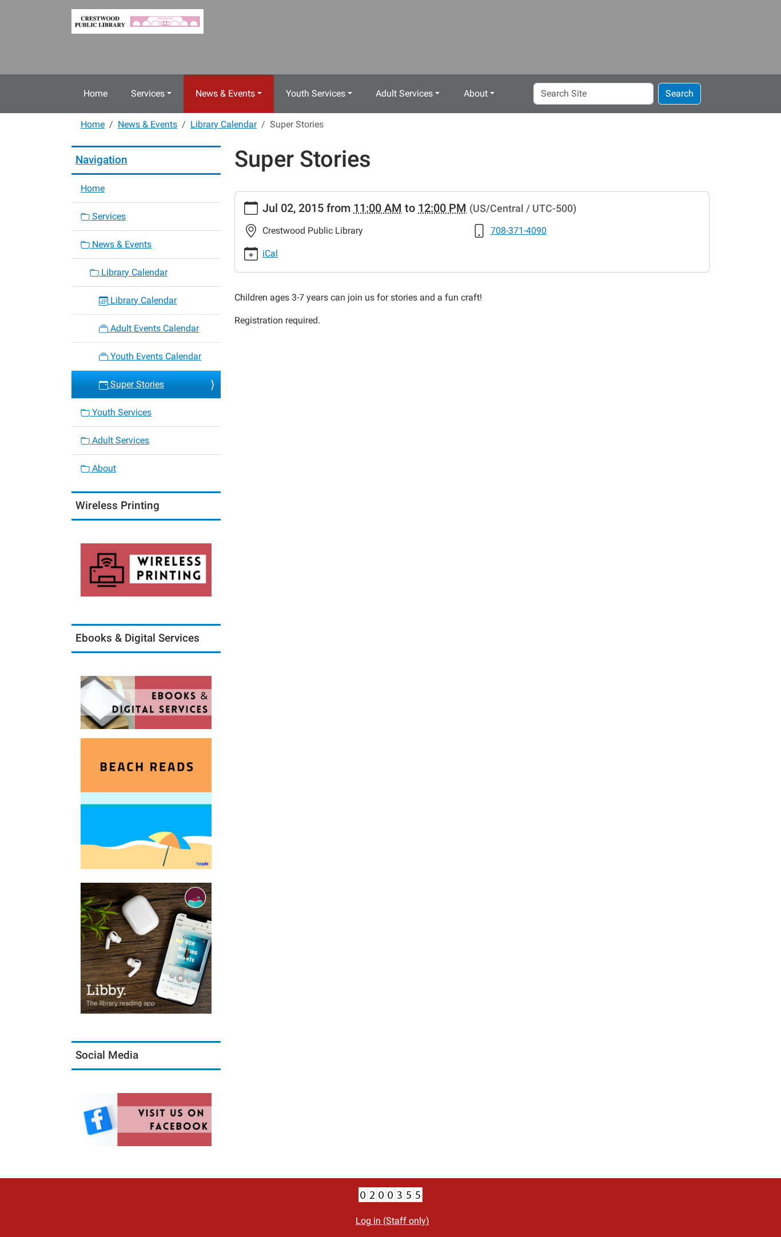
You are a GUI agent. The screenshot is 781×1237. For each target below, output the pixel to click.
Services (148, 93)
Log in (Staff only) (392, 1220)
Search (680, 93)
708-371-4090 (519, 230)
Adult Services (404, 93)
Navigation (101, 159)
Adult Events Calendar (153, 328)
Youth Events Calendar (154, 356)
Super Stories (136, 384)
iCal (270, 253)
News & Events (225, 93)
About (476, 93)
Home (95, 93)
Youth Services (315, 93)
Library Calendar (223, 124)
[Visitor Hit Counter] (390, 1194)
